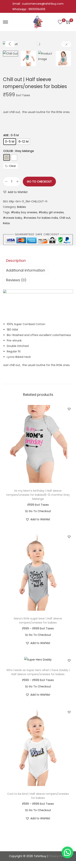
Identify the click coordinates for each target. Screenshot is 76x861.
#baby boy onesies (24, 212)
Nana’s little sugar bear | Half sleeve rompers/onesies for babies (38, 621)
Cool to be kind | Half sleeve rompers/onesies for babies (38, 796)
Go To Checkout (39, 181)
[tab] (38, 261)
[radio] (10, 142)
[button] (15, 192)
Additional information (25, 270)
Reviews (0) (16, 280)
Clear (12, 166)
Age (6, 135)
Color (8, 151)
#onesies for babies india (40, 218)
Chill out (64, 218)
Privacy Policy (58, 856)
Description (16, 260)
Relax (6, 223)
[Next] (66, 44)
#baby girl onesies (51, 212)
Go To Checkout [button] (40, 511)
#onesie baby (12, 218)
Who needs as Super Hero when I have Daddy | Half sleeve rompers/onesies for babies (38, 672)
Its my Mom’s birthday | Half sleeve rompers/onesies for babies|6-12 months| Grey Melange (38, 495)
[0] (60, 22)
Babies (21, 207)
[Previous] (10, 44)
